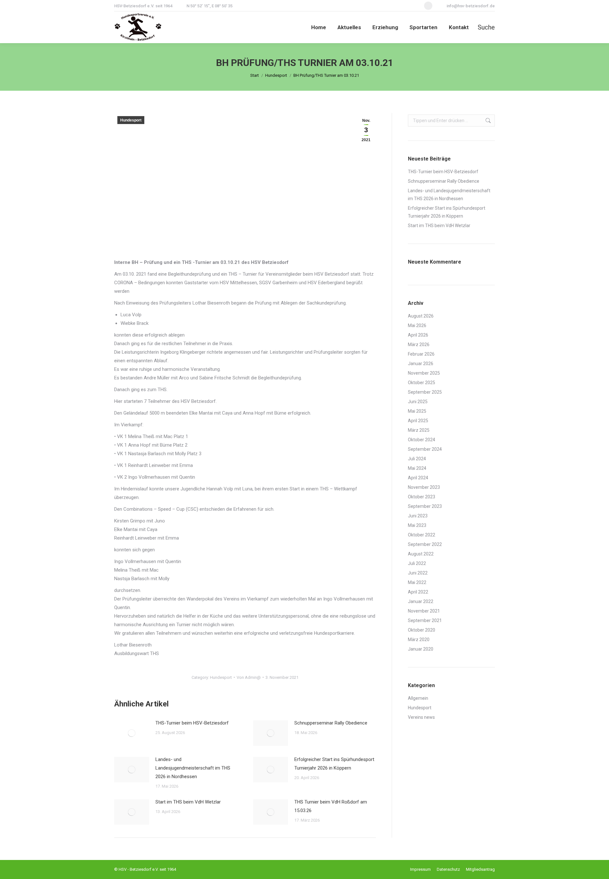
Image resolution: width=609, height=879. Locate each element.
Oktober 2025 (421, 382)
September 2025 (425, 392)
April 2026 (418, 335)
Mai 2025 (417, 411)
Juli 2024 (417, 458)
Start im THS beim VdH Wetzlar (188, 802)
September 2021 (425, 620)
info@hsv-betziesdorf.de (471, 5)
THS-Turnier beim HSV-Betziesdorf (192, 723)
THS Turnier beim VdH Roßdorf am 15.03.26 (330, 806)
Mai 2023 (417, 525)
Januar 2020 (420, 649)
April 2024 (418, 477)
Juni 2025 (418, 401)
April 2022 (418, 591)
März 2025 (418, 430)
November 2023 (424, 487)
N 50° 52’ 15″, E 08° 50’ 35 (209, 5)
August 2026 (421, 315)
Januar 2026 (420, 363)
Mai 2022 (417, 582)
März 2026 (418, 344)
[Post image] (131, 733)
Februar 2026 (421, 354)
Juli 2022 (417, 563)
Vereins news (421, 717)
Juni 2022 (418, 572)
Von (249, 677)
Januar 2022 (420, 601)
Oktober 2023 (421, 496)
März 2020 (418, 639)
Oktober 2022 (421, 534)
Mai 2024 (417, 468)
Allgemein (418, 698)
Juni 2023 (418, 515)
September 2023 (425, 506)
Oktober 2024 (421, 439)
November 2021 (424, 610)
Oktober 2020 (421, 630)
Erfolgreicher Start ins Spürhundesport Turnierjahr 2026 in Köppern (334, 764)
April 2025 (418, 420)
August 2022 (421, 553)
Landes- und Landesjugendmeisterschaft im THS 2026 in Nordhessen (192, 768)
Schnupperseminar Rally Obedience (330, 723)
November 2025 (424, 373)
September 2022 (425, 544)
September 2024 (425, 449)
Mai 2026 (417, 325)
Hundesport (130, 120)
